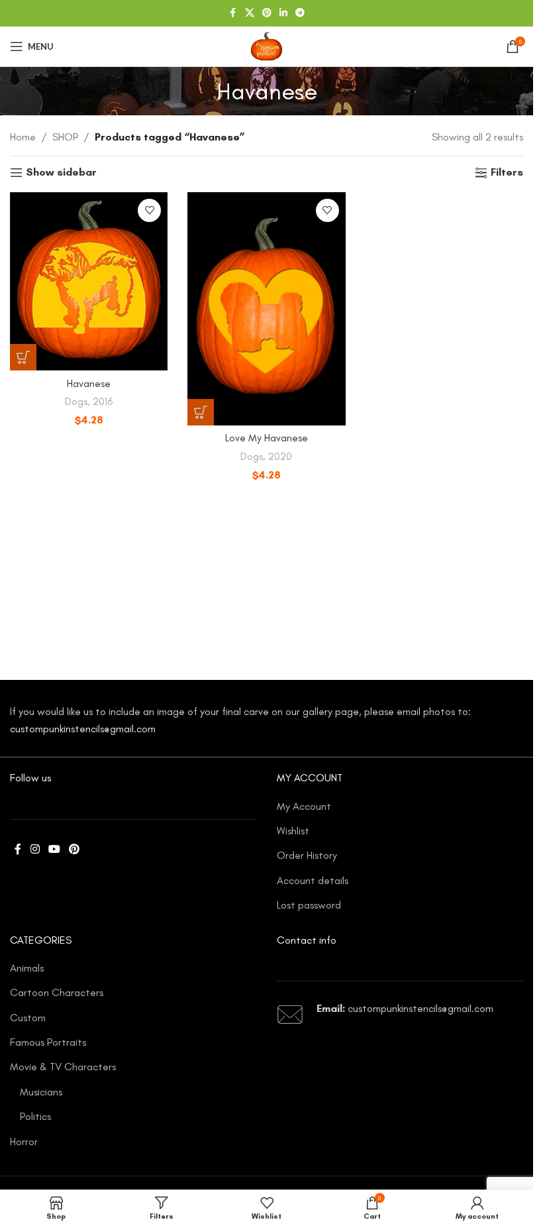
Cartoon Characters (56, 992)
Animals (27, 968)
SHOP (65, 137)
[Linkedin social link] (283, 13)
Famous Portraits (48, 1042)
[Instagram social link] (35, 850)
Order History (307, 855)
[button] (23, 357)
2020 (280, 457)
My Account (304, 806)
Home (23, 137)
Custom (28, 1017)
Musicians (41, 1092)
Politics (35, 1116)
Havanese (89, 383)
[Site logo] (266, 45)
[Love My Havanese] (266, 308)
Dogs (76, 402)
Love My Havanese (266, 437)
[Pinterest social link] (266, 13)
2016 (103, 402)
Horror (24, 1141)
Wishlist (293, 830)
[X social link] (249, 13)
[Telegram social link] (300, 13)
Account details (312, 880)
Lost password (309, 905)
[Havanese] (89, 281)
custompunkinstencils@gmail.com (83, 728)
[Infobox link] (400, 1014)
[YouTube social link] (54, 850)
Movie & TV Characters (63, 1066)
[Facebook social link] (233, 13)
